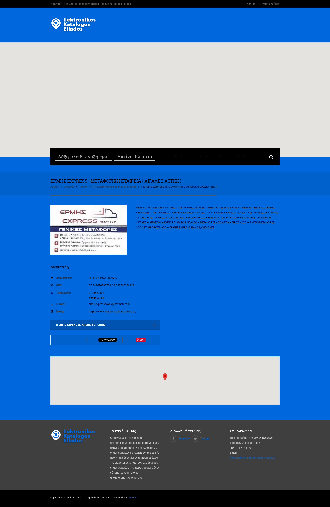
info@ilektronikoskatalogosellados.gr (252, 457)
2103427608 (96, 292)
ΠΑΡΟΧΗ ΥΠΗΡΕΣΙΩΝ (91, 186)
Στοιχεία (68, 186)
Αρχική (251, 4)
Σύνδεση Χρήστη (269, 4)
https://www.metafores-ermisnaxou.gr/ (113, 311)
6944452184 (96, 297)
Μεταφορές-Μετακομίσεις (122, 186)
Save (142, 339)
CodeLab (132, 497)
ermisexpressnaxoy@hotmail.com (109, 304)
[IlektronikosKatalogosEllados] (74, 29)
